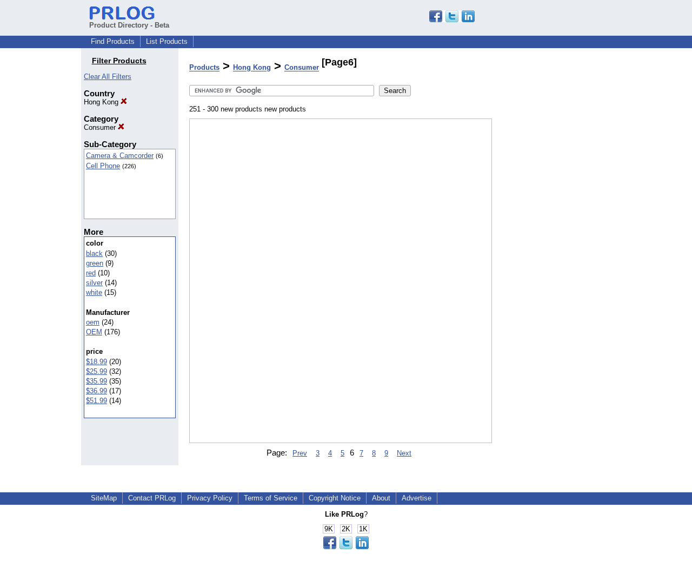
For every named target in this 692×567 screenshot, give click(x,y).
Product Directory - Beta (129, 25)
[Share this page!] (452, 20)
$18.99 (96, 362)
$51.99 (96, 401)
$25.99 (96, 371)
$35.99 (96, 381)
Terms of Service (270, 498)
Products (204, 68)
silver (94, 283)
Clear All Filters (107, 76)
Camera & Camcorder (120, 155)
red (91, 273)
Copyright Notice (335, 498)
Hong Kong (102, 102)
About (381, 498)
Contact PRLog (152, 498)
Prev (299, 453)
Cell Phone (103, 166)
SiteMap (104, 498)
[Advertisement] (546, 280)
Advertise (416, 498)
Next (404, 453)
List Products (167, 41)
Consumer (101, 127)
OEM (94, 332)
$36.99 (96, 391)
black (94, 253)
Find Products (113, 41)
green (94, 263)
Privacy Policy (209, 498)
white (94, 292)
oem (92, 322)
